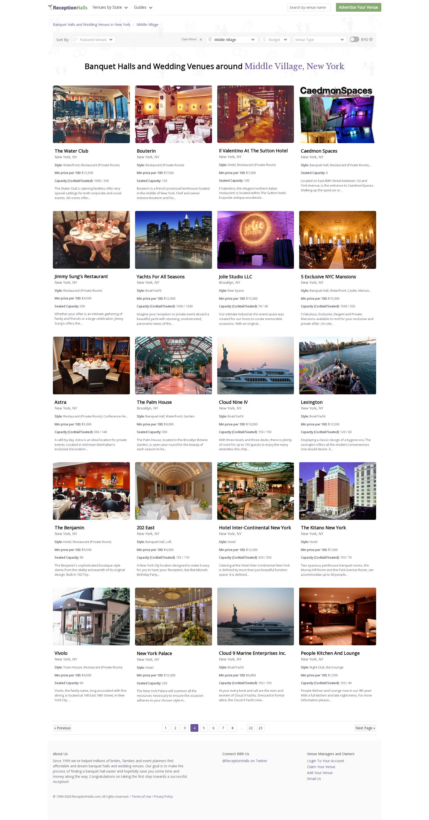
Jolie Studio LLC (235, 277)
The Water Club (71, 151)
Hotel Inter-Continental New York (255, 528)
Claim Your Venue (321, 766)
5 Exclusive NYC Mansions (328, 277)
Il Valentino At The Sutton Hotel (253, 151)
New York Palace (154, 653)
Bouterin (146, 151)
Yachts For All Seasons (161, 277)
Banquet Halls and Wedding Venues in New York (91, 24)
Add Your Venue (320, 772)
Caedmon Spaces (319, 151)
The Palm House (154, 402)
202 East (146, 528)
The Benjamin (69, 528)
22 (251, 728)
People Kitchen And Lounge (330, 653)
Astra (60, 402)
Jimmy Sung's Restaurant (81, 276)
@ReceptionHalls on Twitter (244, 760)
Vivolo (61, 653)
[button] (201, 39)
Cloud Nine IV (233, 402)
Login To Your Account (325, 760)
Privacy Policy (163, 796)
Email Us (314, 778)
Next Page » (365, 728)
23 (260, 728)
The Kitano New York (323, 528)
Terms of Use (141, 796)
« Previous (62, 728)
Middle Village (147, 24)
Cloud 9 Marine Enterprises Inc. (252, 653)
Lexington (311, 402)
